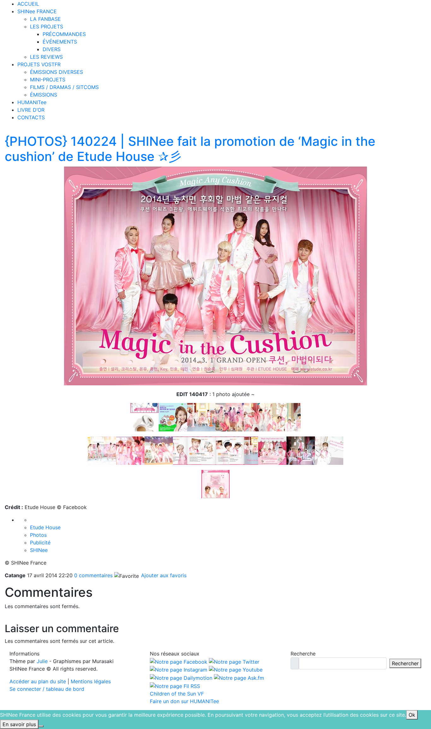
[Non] (41, 726)
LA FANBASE (45, 19)
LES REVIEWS (46, 57)
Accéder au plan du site (37, 681)
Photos (38, 535)
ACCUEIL (28, 4)
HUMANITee (31, 102)
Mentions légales (91, 681)
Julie (42, 661)
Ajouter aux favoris (162, 575)
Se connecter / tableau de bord (46, 689)
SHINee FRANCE (37, 11)
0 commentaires (93, 575)
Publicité (40, 542)
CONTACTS (31, 117)
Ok (412, 715)
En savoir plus (19, 724)
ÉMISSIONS (43, 95)
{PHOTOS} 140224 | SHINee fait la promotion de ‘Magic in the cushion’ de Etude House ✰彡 (190, 148)
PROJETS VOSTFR (39, 64)
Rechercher (405, 663)
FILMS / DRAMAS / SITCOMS (64, 87)
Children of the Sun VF (177, 693)
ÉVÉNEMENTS (60, 42)
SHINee (39, 550)
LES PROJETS (46, 26)
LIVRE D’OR (30, 110)
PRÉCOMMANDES (64, 34)
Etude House (45, 527)
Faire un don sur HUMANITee (184, 701)
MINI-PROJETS (47, 79)
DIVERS (52, 49)
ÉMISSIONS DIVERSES (56, 72)
